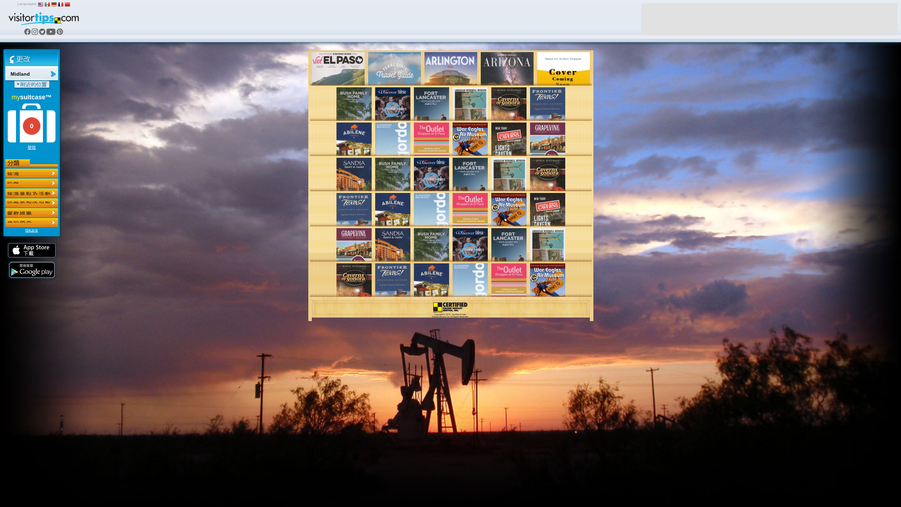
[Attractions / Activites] (31, 183)
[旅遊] (31, 173)
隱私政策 (31, 230)
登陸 (31, 147)
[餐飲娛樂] (31, 193)
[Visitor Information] (31, 222)
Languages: (27, 4)
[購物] (31, 202)
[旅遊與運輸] (31, 212)
